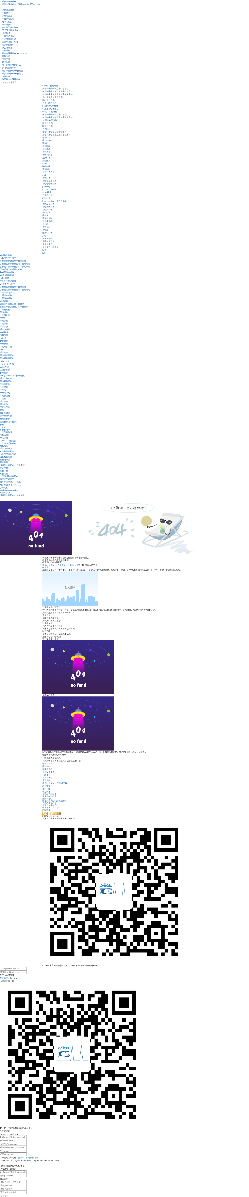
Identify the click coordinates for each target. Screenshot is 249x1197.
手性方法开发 (8, 36)
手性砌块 (46, 212)
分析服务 (6, 33)
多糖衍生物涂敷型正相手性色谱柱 (57, 91)
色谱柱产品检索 (49, 794)
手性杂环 (46, 227)
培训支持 (6, 56)
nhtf (44, 175)
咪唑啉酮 (46, 166)
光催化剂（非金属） (51, 247)
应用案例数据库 (49, 796)
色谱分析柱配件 (49, 103)
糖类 (44, 250)
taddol (45, 163)
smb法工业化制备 (10, 27)
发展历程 (6, 76)
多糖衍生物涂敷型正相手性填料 (56, 134)
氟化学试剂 (47, 238)
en (38, 4)
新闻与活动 (7, 4)
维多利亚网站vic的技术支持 (14, 53)
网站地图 (46, 810)
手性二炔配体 (48, 204)
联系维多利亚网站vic (11, 79)
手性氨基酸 (47, 218)
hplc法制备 (7, 21)
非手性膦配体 (48, 241)
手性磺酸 (46, 149)
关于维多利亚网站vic (11, 65)
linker (44, 253)
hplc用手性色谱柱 (50, 85)
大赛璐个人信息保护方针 (27, 1157)
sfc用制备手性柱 (49, 120)
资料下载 (6, 59)
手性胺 (45, 215)
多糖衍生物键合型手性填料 (54, 132)
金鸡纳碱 (46, 158)
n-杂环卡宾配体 (49, 189)
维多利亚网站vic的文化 (12, 73)
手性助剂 (46, 230)
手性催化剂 (47, 140)
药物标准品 (7, 16)
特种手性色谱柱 (49, 100)
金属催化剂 (47, 244)
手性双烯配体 (48, 207)
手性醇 (45, 224)
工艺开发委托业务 (10, 30)
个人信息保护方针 (50, 805)
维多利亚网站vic (9, 1)
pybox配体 (47, 186)
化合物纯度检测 (9, 39)
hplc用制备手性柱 (50, 106)
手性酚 (45, 143)
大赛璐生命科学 (9, 68)
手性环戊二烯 (48, 172)
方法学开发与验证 (10, 42)
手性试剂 (6, 13)
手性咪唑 (46, 169)
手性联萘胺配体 (49, 181)
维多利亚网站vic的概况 (12, 70)
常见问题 (6, 62)
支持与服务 (7, 47)
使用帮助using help (8, 978)
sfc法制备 (6, 24)
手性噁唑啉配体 (49, 184)
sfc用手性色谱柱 (49, 111)
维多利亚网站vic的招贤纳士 (24, 4)
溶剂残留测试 (8, 45)
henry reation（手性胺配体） (55, 201)
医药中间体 (47, 233)
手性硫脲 (46, 152)
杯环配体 (46, 198)
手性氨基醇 (47, 221)
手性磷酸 (46, 146)
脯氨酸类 (46, 160)
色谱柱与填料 (8, 10)
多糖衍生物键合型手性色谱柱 (55, 88)
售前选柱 (6, 50)
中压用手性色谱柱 (50, 109)
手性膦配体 (47, 209)
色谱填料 (46, 129)
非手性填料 (47, 137)
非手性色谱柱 (48, 123)
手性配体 (46, 178)
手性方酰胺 (47, 155)
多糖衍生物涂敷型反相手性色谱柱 (57, 94)
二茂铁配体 (47, 195)
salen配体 (46, 192)
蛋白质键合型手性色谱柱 (53, 97)
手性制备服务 (8, 19)
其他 (44, 235)
